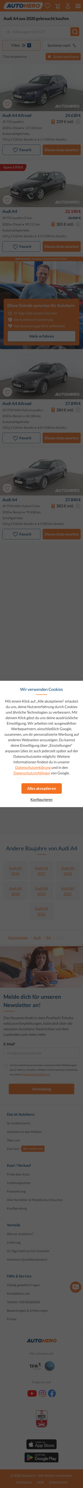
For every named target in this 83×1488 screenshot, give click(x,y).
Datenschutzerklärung (33, 767)
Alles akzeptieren (41, 788)
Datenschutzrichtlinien (32, 773)
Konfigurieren (41, 799)
